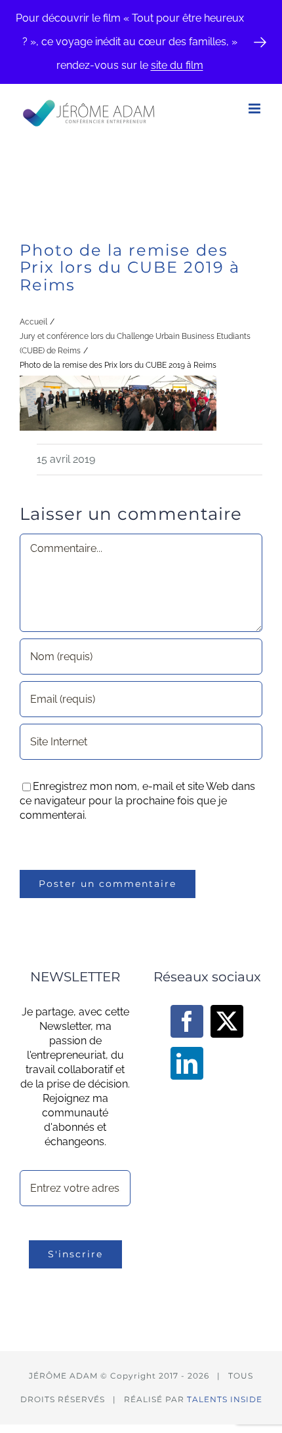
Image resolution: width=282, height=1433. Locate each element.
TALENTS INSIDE (224, 1399)
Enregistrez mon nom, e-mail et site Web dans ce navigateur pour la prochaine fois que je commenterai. (137, 800)
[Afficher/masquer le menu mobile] (255, 108)
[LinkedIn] (187, 1063)
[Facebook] (187, 1021)
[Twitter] (227, 1021)
